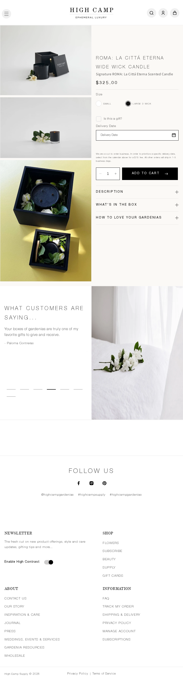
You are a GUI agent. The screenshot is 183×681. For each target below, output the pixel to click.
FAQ (106, 598)
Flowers (111, 543)
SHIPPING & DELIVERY (122, 615)
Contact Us (15, 598)
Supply (109, 567)
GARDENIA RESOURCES (24, 647)
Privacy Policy (77, 674)
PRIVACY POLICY (117, 623)
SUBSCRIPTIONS (117, 639)
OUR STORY (14, 606)
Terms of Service (104, 674)
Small (98, 103)
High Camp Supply (16, 674)
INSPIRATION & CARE (22, 615)
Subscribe (113, 551)
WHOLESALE (14, 656)
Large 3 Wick (128, 103)
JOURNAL (12, 623)
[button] (7, 13)
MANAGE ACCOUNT (119, 631)
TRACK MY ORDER (118, 606)
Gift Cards (113, 576)
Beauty (109, 559)
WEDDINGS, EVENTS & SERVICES (32, 639)
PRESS (10, 631)
